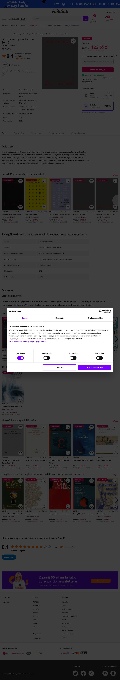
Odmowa (59, 367)
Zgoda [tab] (25, 318)
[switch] (46, 358)
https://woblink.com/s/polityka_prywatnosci (28, 341)
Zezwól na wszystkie (94, 367)
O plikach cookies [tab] (95, 318)
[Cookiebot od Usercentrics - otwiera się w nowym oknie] (100, 311)
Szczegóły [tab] (60, 318)
